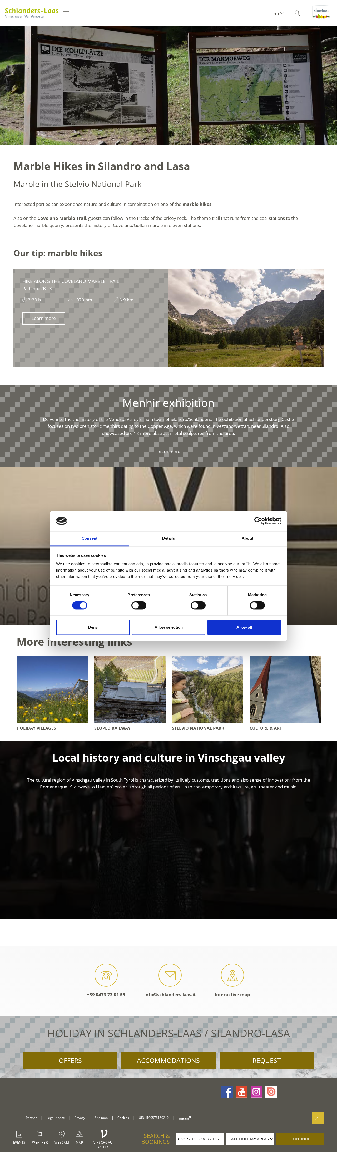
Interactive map (232, 994)
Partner (31, 1117)
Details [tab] (168, 538)
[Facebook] (227, 1092)
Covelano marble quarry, (38, 225)
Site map (101, 1117)
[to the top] (318, 1118)
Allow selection (169, 627)
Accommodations (168, 1060)
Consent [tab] (89, 538)
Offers (70, 1060)
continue (300, 1138)
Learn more (44, 318)
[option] (168, 85)
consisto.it (185, 1117)
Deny (93, 627)
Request (266, 1060)
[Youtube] (241, 1092)
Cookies (123, 1117)
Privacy (80, 1117)
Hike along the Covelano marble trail (70, 281)
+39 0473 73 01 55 (106, 994)
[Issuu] (271, 1092)
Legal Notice (56, 1117)
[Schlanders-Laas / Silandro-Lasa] (31, 13)
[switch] (138, 605)
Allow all (244, 627)
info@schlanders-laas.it (170, 994)
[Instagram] (256, 1092)
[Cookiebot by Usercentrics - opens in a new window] (258, 521)
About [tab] (247, 538)
